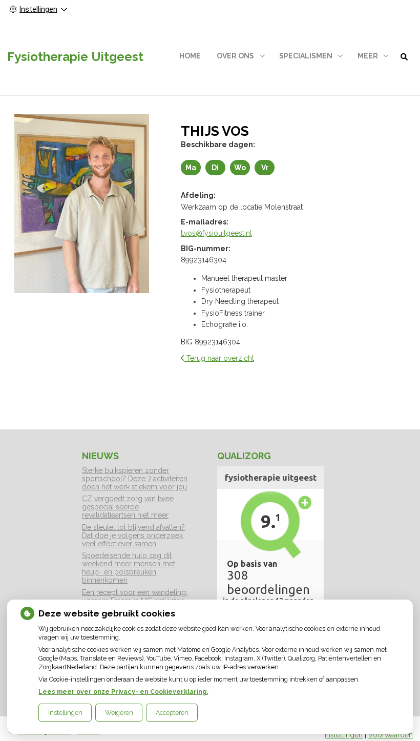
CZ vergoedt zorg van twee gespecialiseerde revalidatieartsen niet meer (128, 507)
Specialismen (305, 56)
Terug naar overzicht (219, 358)
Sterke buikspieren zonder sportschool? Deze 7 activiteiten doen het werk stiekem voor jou (134, 478)
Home (190, 56)
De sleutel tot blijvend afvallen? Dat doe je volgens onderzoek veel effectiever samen (133, 535)
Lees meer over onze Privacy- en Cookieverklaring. (123, 691)
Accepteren (172, 712)
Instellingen (65, 712)
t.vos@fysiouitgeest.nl (216, 233)
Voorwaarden (390, 735)
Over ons (235, 56)
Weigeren (119, 712)
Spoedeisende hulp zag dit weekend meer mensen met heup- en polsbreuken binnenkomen (128, 567)
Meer (368, 56)
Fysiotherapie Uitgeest (75, 56)
